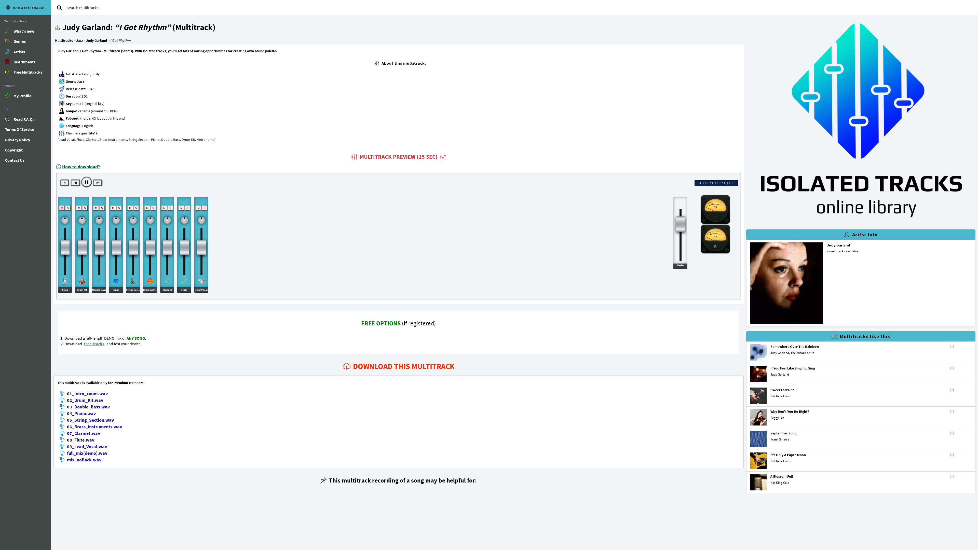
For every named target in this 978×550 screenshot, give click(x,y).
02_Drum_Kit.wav (85, 400)
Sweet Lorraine (782, 390)
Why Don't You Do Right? (789, 411)
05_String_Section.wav (90, 420)
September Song (783, 433)
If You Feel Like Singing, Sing (792, 368)
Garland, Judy (88, 74)
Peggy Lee (777, 418)
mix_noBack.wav (84, 460)
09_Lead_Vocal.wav (87, 446)
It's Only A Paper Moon (788, 454)
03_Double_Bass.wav (88, 407)
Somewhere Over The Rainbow (794, 346)
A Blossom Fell (781, 476)
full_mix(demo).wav (87, 453)
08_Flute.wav (80, 440)
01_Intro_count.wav (87, 393)
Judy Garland (838, 245)
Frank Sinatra (779, 439)
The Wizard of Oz (802, 353)
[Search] (59, 7)
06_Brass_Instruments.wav (94, 427)
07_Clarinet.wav (83, 433)
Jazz (80, 81)
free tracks (94, 343)
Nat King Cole (779, 396)
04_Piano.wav (81, 413)
